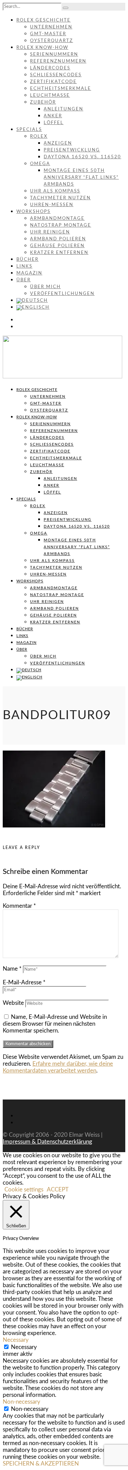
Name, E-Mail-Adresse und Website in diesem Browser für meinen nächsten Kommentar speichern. (55, 1024)
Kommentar (19, 906)
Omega (40, 164)
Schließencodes (56, 75)
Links (24, 266)
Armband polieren (58, 239)
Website (13, 1003)
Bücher (27, 259)
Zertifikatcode (53, 82)
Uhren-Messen (51, 205)
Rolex (38, 136)
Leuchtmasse (50, 95)
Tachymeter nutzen (60, 198)
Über (23, 280)
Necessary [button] (16, 1340)
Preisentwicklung (72, 150)
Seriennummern (54, 54)
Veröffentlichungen (62, 294)
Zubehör (43, 102)
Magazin (29, 273)
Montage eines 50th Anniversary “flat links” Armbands (81, 177)
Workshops (33, 212)
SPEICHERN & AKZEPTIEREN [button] (41, 1464)
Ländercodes (50, 68)
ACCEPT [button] (58, 1189)
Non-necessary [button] (21, 1402)
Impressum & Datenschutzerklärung (47, 1142)
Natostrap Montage (60, 225)
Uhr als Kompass (55, 191)
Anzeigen (58, 143)
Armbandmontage (57, 218)
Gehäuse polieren (57, 246)
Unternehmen (51, 27)
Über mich (45, 287)
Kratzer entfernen (59, 253)
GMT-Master (48, 34)
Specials (29, 129)
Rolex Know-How (42, 47)
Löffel (53, 123)
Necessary (24, 1347)
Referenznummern (58, 61)
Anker (53, 116)
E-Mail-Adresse (24, 982)
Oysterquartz (51, 41)
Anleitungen (63, 109)
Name (12, 969)
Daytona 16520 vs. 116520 (82, 157)
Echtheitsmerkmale (60, 88)
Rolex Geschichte (43, 20)
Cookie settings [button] (23, 1189)
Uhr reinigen (50, 232)
